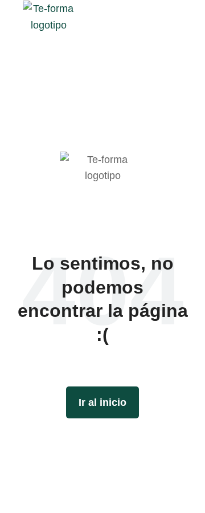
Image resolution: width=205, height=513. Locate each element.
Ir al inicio (102, 402)
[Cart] (189, 16)
